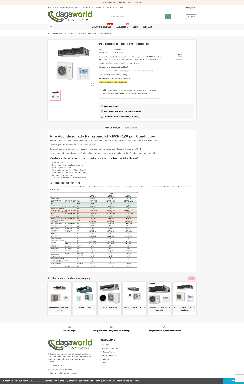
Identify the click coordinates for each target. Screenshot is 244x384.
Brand (101, 50)
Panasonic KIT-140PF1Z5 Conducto (184, 309)
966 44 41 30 (54, 8)
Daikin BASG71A (84, 308)
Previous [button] (190, 278)
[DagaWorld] (70, 16)
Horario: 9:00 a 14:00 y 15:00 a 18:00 (95, 8)
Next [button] (194, 278)
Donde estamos (117, 8)
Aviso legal (105, 345)
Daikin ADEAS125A (109, 308)
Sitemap (104, 363)
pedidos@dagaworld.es (70, 8)
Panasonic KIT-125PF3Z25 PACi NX (159, 309)
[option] (59, 299)
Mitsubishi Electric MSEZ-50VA (59, 309)
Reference (103, 52)
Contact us (105, 359)
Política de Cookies (108, 352)
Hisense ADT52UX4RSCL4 (134, 308)
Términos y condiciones (109, 348)
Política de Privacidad (109, 355)
